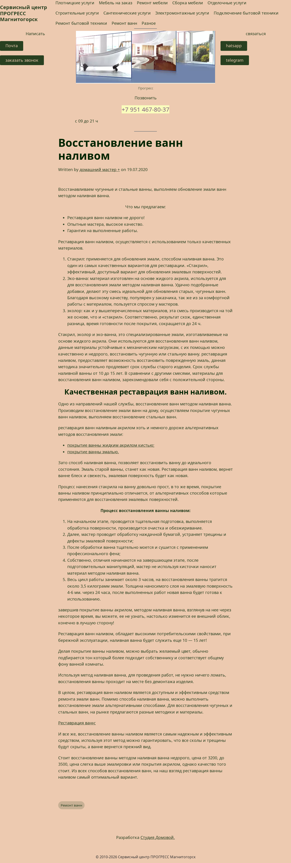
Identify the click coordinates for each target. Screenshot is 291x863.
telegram (234, 60)
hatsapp (234, 45)
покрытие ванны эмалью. (93, 451)
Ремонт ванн (71, 805)
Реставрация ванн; (77, 723)
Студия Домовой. (157, 837)
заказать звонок (21, 60)
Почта (11, 45)
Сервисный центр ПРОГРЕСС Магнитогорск (23, 13)
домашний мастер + (100, 169)
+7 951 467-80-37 (145, 109)
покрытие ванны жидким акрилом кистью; (110, 445)
